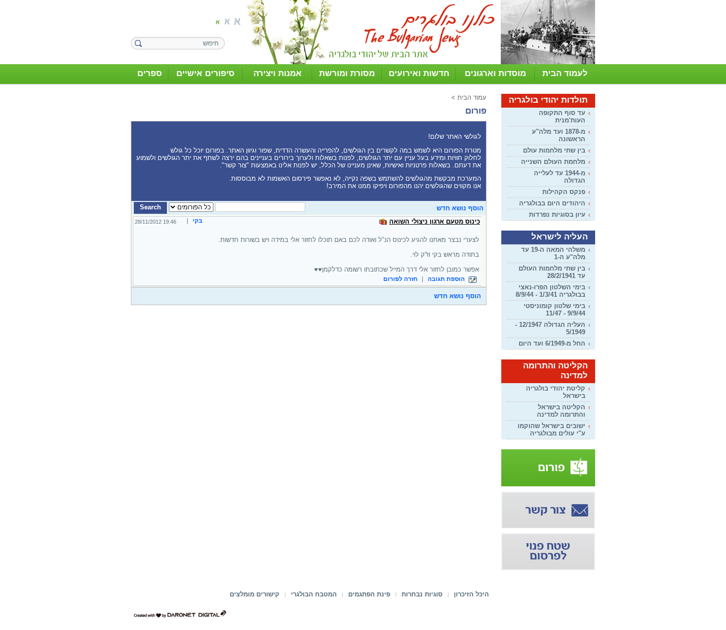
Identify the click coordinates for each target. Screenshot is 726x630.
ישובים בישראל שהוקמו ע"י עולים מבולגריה (551, 429)
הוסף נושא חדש (460, 208)
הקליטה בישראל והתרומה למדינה (561, 410)
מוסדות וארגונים (495, 73)
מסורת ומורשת (347, 73)
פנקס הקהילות (563, 192)
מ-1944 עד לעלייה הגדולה (559, 176)
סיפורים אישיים (205, 73)
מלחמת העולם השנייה (553, 161)
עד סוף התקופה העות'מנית (562, 116)
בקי (197, 221)
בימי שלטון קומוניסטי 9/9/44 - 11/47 (554, 309)
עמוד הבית (471, 97)
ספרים (149, 73)
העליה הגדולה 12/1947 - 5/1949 (550, 328)
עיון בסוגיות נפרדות (557, 214)
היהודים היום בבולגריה (552, 203)
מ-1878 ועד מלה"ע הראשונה (558, 135)
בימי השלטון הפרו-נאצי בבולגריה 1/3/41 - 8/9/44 (550, 290)
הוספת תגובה (447, 279)
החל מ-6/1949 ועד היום (552, 343)
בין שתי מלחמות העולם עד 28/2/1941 (552, 272)
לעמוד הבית (565, 73)
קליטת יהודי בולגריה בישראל (555, 392)
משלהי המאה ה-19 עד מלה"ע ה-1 (553, 253)
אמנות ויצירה (277, 73)
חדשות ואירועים (419, 73)
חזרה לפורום (400, 279)
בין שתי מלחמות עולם (554, 150)
